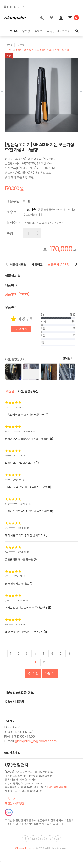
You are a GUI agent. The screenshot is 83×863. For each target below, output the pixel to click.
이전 (35, 673)
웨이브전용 (63, 31)
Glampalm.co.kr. (25, 848)
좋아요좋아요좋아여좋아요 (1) (22, 463)
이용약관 (9, 798)
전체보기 (67, 358)
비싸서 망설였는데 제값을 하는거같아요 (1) (29, 511)
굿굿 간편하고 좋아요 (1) (18, 583)
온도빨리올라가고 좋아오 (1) (21, 559)
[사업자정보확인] (57, 787)
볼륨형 (51, 31)
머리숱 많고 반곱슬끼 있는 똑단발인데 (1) (28, 608)
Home (8, 45)
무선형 (26, 31)
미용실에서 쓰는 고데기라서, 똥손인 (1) (26, 415)
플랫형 (38, 31)
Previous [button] (2, 90)
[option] (26, 31)
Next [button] (76, 28)
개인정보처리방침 (14, 803)
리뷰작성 (21, 329)
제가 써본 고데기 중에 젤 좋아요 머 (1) (26, 535)
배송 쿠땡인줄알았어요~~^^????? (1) (26, 632)
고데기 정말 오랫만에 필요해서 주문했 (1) (28, 487)
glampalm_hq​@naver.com (36, 741)
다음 (47, 673)
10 (44, 662)
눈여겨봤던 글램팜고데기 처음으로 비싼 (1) (29, 439)
